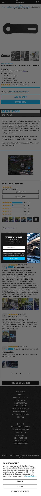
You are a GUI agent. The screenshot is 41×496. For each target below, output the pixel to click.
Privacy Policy (30, 476)
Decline (20, 486)
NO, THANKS (14, 260)
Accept (20, 481)
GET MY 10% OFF (14, 258)
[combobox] (5, 251)
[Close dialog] (39, 234)
